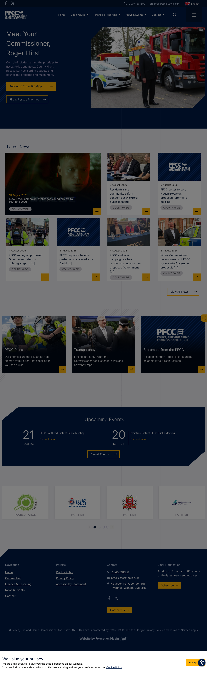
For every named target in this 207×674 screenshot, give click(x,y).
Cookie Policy (114, 667)
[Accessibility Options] (201, 662)
